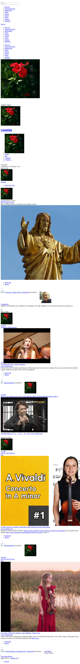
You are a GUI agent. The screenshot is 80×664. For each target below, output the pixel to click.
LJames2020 (25, 292)
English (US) (15, 658)
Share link (8, 282)
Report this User (10, 185)
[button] (2, 289)
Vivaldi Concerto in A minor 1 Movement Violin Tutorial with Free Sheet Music (25, 527)
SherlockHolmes (9, 383)
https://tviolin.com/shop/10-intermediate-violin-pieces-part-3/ (24, 532)
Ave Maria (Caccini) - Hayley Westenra (13, 364)
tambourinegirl (20, 651)
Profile (7, 154)
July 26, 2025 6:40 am (8, 453)
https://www (35, 638)
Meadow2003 (16, 292)
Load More (47, 651)
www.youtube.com (7, 366)
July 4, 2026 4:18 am (7, 202)
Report (7, 284)
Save (8, 105)
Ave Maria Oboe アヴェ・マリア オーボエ (16, 433)
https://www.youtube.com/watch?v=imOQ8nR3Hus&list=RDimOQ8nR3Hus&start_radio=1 (29, 396)
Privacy (7, 661)
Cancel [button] (3, 105)
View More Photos (6, 656)
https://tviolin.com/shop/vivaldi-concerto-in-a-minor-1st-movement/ (44, 530)
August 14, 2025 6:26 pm (9, 327)
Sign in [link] (3, 24)
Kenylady (8, 292)
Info (6, 156)
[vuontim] (40, 175)
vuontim (6, 130)
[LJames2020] (40, 297)
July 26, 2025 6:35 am (8, 559)
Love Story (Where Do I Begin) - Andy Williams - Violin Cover (20, 633)
